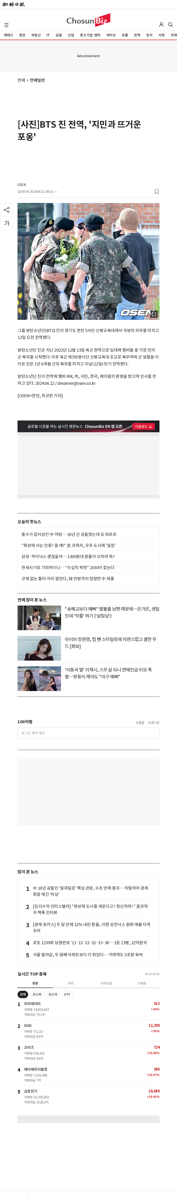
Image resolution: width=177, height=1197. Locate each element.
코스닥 (52, 994)
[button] (6, 25)
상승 (35, 983)
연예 (21, 80)
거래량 (141, 983)
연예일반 (37, 80)
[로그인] (161, 24)
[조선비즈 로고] (88, 20)
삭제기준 (153, 723)
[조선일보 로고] (13, 4)
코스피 (36, 994)
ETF (67, 994)
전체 (23, 994)
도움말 (140, 723)
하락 (71, 983)
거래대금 (106, 983)
